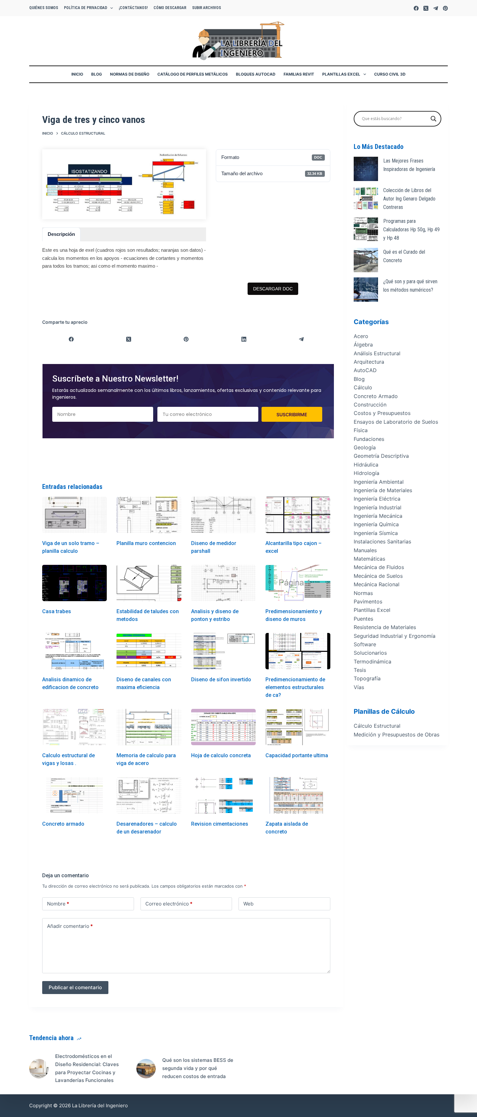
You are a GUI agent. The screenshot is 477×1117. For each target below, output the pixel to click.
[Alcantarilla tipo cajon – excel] (297, 515)
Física (361, 430)
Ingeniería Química (376, 524)
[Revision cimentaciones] (223, 795)
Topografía (367, 678)
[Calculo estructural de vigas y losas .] (74, 727)
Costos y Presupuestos (382, 413)
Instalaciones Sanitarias (382, 542)
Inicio (77, 74)
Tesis (360, 670)
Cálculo (363, 387)
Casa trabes (56, 611)
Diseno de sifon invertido (221, 679)
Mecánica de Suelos (378, 576)
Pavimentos (368, 601)
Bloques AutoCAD (255, 74)
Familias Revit (299, 74)
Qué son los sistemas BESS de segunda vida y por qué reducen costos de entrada (197, 1068)
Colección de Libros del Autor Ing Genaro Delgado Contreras (409, 199)
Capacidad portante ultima (296, 755)
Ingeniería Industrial (377, 507)
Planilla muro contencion (146, 543)
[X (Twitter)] (425, 8)
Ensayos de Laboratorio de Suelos (396, 422)
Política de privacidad (85, 8)
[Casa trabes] (74, 583)
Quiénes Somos (43, 8)
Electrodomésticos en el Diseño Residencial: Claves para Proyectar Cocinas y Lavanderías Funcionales (87, 1068)
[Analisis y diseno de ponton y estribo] (223, 583)
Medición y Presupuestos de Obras (396, 734)
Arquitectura (369, 362)
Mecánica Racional (376, 584)
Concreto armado (63, 824)
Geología (365, 447)
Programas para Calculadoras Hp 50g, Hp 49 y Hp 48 (411, 229)
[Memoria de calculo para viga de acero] (148, 727)
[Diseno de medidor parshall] (223, 515)
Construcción (370, 404)
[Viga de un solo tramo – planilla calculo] (74, 515)
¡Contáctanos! (133, 8)
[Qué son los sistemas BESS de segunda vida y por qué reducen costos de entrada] (146, 1068)
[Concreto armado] (74, 795)
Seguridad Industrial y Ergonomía (394, 636)
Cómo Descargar (169, 8)
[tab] (61, 234)
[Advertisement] (273, 232)
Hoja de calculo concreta (221, 755)
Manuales (365, 550)
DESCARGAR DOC (273, 288)
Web (248, 904)
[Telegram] (435, 8)
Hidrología (366, 473)
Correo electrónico (168, 904)
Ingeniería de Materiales (383, 490)
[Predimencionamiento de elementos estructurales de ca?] (297, 651)
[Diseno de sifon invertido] (223, 651)
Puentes (363, 618)
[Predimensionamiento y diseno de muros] (297, 583)
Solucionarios (370, 653)
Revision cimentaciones (219, 824)
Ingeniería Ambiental (379, 482)
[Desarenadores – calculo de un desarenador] (148, 795)
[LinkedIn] (244, 339)
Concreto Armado (376, 396)
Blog (96, 74)
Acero (361, 336)
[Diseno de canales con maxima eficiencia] (148, 651)
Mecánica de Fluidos (379, 567)
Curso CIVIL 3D (390, 74)
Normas (363, 593)
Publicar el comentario (75, 987)
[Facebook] (416, 8)
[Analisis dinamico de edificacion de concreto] (74, 651)
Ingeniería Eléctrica (377, 499)
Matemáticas (369, 559)
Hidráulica (366, 464)
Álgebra (363, 345)
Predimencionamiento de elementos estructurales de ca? (295, 687)
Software (365, 644)
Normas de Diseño (129, 74)
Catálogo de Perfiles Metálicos (192, 74)
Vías (359, 687)
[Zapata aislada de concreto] (297, 795)
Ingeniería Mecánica (378, 516)
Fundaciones (369, 439)
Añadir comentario (70, 926)
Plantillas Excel (341, 74)
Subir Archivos (206, 8)
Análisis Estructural (377, 353)
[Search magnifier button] (433, 118)
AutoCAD (365, 370)
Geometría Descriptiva (381, 456)
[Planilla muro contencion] (148, 515)
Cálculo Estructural (377, 726)
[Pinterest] (445, 8)
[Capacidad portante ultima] (297, 727)
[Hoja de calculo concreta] (223, 727)
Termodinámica (372, 661)
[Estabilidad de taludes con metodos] (148, 583)
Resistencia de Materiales (385, 627)
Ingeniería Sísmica (376, 533)
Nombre (58, 904)
